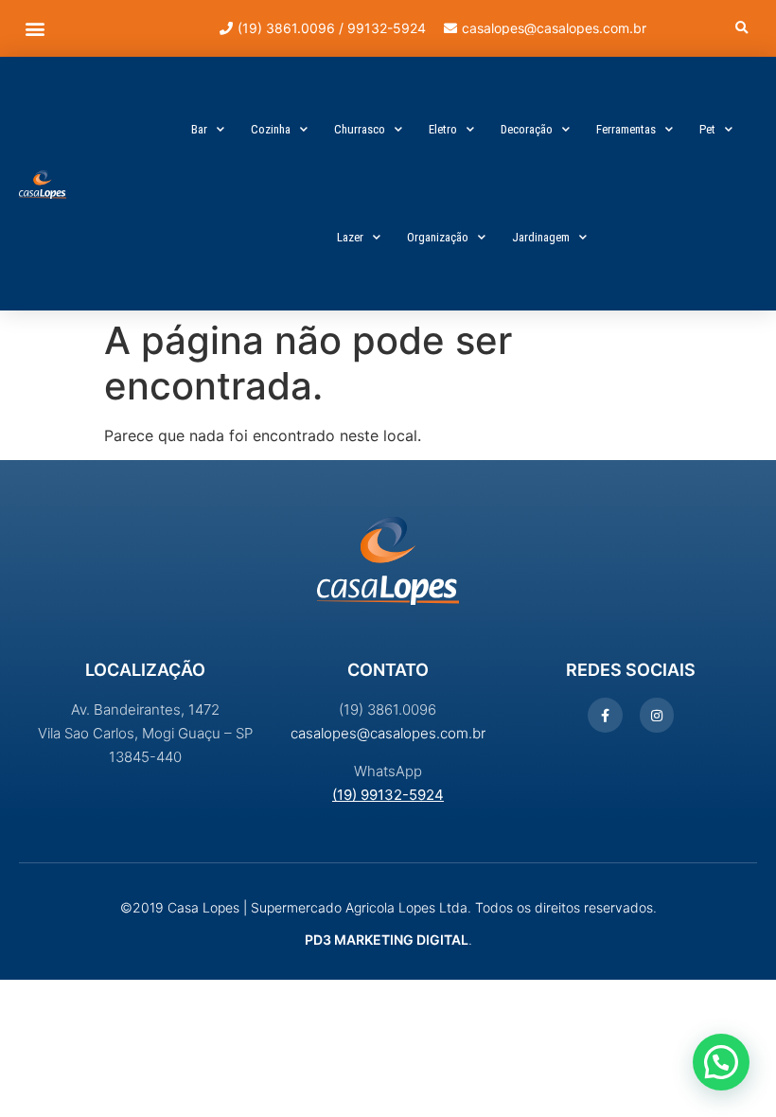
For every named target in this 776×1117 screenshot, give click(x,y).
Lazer (350, 237)
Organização (437, 237)
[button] (34, 28)
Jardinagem (541, 237)
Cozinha (271, 129)
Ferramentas (626, 129)
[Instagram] (657, 715)
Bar (199, 129)
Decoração (527, 129)
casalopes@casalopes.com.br (388, 733)
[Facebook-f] (605, 715)
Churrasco (359, 129)
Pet (707, 129)
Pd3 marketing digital (386, 939)
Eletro (443, 129)
